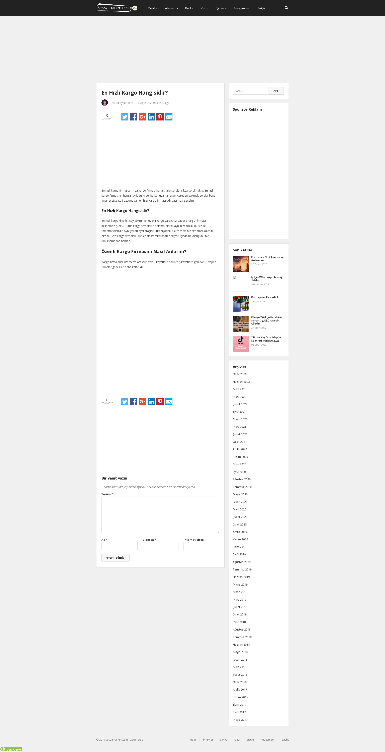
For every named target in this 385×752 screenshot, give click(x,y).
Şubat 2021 (240, 434)
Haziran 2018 (241, 644)
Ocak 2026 (240, 374)
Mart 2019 (239, 599)
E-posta (149, 540)
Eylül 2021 (239, 411)
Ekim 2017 (239, 704)
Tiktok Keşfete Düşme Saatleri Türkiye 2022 (266, 339)
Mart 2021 (239, 427)
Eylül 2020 (239, 472)
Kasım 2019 (240, 539)
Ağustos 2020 (242, 479)
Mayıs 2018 (240, 652)
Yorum (107, 494)
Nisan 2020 (240, 502)
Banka (189, 8)
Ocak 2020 (240, 524)
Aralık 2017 (240, 689)
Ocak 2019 (240, 614)
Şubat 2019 (240, 607)
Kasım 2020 (240, 457)
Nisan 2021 (240, 419)
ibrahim (128, 103)
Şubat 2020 (240, 517)
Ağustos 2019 (242, 562)
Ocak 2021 (240, 442)
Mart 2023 (239, 389)
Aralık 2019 (240, 532)
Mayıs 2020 (240, 494)
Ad (104, 540)
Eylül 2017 (239, 712)
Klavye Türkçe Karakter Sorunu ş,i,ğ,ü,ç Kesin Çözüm (266, 320)
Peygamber (241, 8)
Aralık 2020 (240, 449)
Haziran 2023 (241, 382)
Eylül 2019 (239, 554)
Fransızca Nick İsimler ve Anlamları (267, 258)
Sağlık (261, 8)
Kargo (166, 103)
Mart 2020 (239, 509)
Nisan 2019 (240, 592)
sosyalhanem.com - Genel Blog (124, 739)
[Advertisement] (192, 50)
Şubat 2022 (240, 404)
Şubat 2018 (240, 674)
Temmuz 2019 (242, 569)
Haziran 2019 (241, 577)
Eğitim (220, 8)
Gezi (204, 8)
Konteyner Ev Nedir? (264, 297)
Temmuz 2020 (242, 487)
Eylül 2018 (239, 622)
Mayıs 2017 (240, 719)
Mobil (151, 8)
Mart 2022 (239, 397)
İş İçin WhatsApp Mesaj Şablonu (266, 278)
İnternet (170, 8)
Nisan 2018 (240, 659)
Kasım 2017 (240, 697)
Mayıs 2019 (240, 584)
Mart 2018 (239, 667)
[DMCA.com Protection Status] (11, 750)
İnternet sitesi (194, 540)
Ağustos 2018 (242, 629)
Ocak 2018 (240, 682)
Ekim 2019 (239, 547)
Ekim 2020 (239, 464)
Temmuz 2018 (242, 637)
